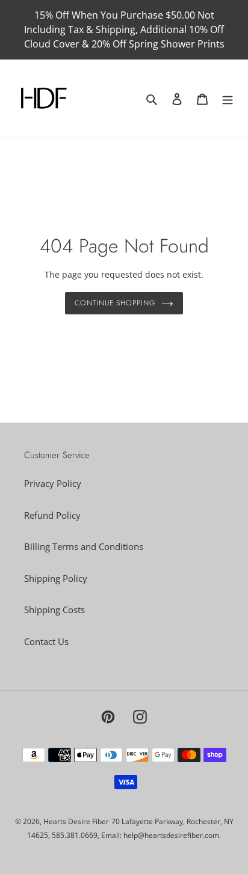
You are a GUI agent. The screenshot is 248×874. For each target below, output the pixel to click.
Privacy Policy (52, 483)
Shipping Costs (54, 610)
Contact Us (46, 641)
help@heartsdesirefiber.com (171, 835)
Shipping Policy (55, 578)
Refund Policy (52, 515)
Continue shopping (115, 303)
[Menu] (227, 99)
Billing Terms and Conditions (83, 546)
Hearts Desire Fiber (76, 821)
